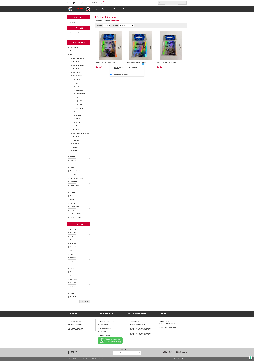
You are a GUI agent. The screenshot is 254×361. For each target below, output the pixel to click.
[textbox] (170, 2)
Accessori (73, 51)
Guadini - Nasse (74, 185)
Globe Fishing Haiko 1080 (166, 62)
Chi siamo (103, 331)
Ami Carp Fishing (78, 58)
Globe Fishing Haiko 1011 (105, 62)
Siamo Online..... (165, 321)
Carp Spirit (73, 297)
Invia (139, 353)
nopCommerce (184, 358)
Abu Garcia (73, 232)
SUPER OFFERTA (75, 214)
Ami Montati (76, 72)
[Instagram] (72, 352)
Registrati (69, 2)
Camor (72, 293)
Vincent (78, 122)
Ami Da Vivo (77, 69)
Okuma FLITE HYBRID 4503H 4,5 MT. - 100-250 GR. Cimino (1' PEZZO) (141, 333)
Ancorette (76, 140)
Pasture (72, 199)
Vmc (77, 126)
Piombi (72, 210)
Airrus (71, 236)
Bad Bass (73, 265)
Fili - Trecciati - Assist (76, 178)
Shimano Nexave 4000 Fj (137, 324)
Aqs (71, 250)
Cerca (184, 2)
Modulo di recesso (105, 335)
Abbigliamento (74, 47)
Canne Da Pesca (75, 164)
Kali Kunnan (79, 108)
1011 (80, 97)
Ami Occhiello (77, 75)
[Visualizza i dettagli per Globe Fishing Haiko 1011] (110, 45)
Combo (72, 167)
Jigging (75, 147)
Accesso (78, 2)
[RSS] (76, 352)
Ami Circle (76, 62)
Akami (72, 240)
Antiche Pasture (74, 247)
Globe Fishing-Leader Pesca (78, 33)
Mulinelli (72, 192)
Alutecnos (73, 243)
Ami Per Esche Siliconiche (81, 133)
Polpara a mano (134, 321)
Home (97, 20)
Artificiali (72, 156)
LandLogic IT (100, 358)
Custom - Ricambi (75, 171)
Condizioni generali (105, 328)
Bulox (71, 290)
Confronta (106, 57)
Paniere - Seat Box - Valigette (78, 196)
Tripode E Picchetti (75, 217)
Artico (71, 254)
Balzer (72, 268)
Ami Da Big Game (78, 65)
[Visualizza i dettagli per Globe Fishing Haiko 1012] (141, 45)
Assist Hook (76, 143)
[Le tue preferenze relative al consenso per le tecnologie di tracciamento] (250, 357)
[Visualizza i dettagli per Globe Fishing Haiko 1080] (171, 45)
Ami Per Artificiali (78, 130)
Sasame (78, 115)
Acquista (116, 57)
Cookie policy (104, 324)
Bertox (72, 272)
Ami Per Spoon (77, 136)
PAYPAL (72, 203)
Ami (71, 54)
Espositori (73, 174)
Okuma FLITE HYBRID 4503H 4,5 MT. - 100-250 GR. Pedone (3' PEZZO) (141, 328)
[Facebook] (68, 352)
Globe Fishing (80, 93)
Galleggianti (73, 181)
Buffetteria (73, 160)
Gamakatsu (79, 90)
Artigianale (73, 257)
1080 (80, 104)
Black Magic (73, 279)
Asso (71, 261)
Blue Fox (72, 286)
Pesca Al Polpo (74, 206)
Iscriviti (116, 68)
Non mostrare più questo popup (121, 74)
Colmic (78, 86)
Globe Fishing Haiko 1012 (136, 62)
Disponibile (73, 22)
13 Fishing (73, 229)
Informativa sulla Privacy (107, 321)
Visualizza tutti (85, 301)
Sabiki (75, 150)
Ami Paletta (76, 79)
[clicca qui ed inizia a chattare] (110, 344)
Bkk (77, 83)
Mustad (78, 112)
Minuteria (72, 189)
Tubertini (78, 119)
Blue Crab (73, 282)
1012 (80, 101)
